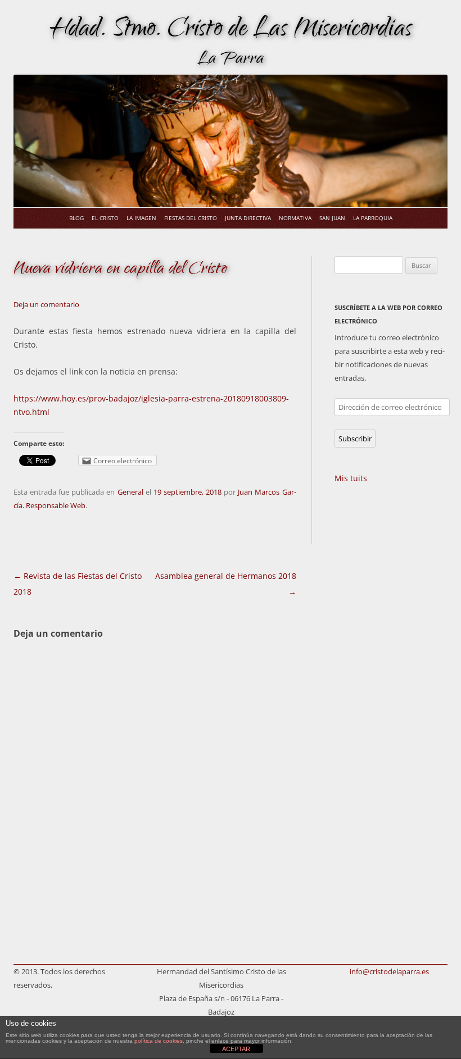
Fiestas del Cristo (190, 218)
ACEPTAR (236, 1049)
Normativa (295, 218)
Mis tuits (351, 478)
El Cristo (105, 218)
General (130, 492)
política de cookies (158, 1041)
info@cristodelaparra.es (389, 971)
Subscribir (355, 438)
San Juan (332, 218)
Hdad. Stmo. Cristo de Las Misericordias (230, 30)
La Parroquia (372, 218)
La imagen (141, 218)
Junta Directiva (248, 218)
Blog (76, 218)
